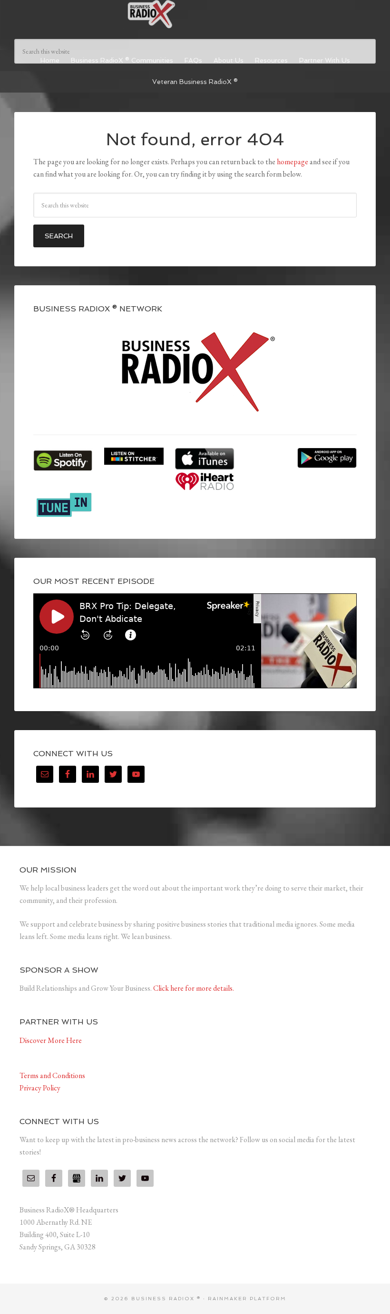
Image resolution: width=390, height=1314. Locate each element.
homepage (292, 162)
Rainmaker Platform (247, 1298)
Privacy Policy (40, 1088)
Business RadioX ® (195, 14)
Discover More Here (51, 1040)
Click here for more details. (193, 988)
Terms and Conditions (52, 1075)
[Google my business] (76, 1178)
